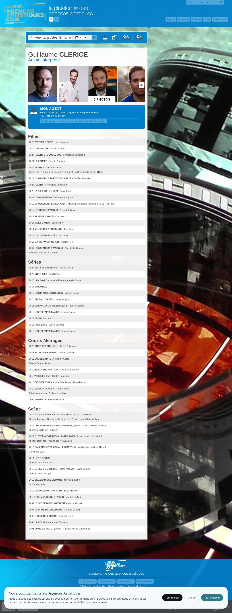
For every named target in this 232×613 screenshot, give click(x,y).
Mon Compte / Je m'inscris (203, 2)
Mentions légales (136, 586)
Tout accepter (212, 597)
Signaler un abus (117, 586)
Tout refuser (172, 597)
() (83, 112)
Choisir (192, 597)
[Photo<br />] (43, 101)
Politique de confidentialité (93, 586)
